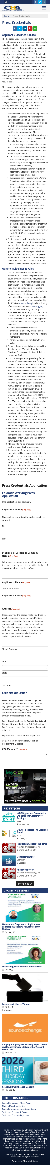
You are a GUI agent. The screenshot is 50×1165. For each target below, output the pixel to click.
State (4, 672)
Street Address (9, 649)
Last (4, 538)
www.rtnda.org (25, 303)
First (4, 526)
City (4, 661)
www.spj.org (37, 306)
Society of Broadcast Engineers (16, 1112)
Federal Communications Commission (19, 1109)
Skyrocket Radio (30, 1161)
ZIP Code (6, 685)
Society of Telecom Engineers (15, 1115)
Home (6, 16)
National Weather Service (13, 1106)
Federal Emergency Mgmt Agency (17, 1103)
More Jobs (24, 883)
